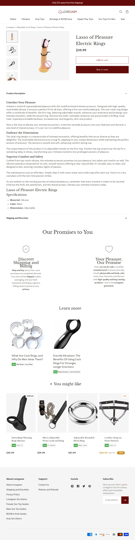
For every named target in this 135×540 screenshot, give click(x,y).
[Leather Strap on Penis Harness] (114, 413)
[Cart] (127, 12)
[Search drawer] (121, 12)
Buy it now (102, 69)
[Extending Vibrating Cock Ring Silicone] (21, 413)
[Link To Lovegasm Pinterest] (90, 486)
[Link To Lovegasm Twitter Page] (84, 486)
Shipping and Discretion (17, 218)
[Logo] (67, 12)
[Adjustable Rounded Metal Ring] (83, 413)
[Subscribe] (125, 500)
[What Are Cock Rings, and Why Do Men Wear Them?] (25, 345)
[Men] (52, 413)
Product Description (15, 93)
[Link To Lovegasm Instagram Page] (72, 486)
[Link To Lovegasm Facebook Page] (78, 486)
